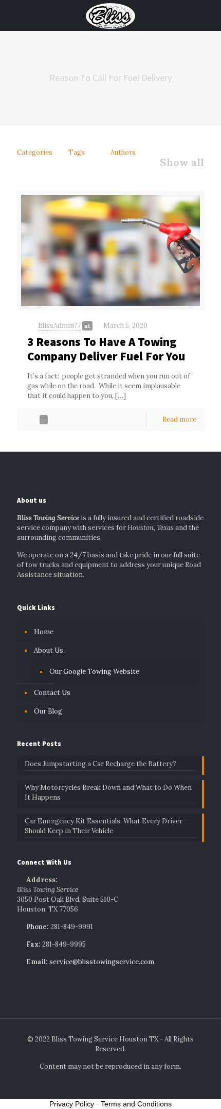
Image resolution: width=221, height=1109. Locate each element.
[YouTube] (117, 1083)
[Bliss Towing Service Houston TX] (110, 15)
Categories (34, 152)
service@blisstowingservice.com (101, 961)
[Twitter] (103, 1083)
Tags (76, 152)
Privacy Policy (71, 1104)
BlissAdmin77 (59, 325)
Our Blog (48, 711)
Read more (179, 419)
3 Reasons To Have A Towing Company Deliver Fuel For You (106, 348)
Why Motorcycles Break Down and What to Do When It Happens (108, 792)
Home (43, 631)
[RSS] (131, 1083)
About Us (48, 650)
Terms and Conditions (136, 1104)
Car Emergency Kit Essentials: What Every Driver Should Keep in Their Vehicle (103, 826)
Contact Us (52, 692)
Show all (182, 162)
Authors (123, 152)
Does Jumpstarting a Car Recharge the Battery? (100, 763)
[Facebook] (89, 1083)
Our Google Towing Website (94, 671)
